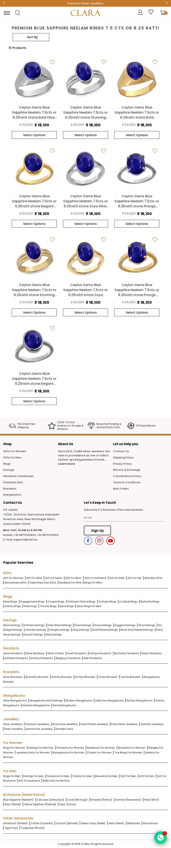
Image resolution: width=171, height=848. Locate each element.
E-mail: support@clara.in (20, 540)
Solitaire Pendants (16, 658)
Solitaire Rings (107, 601)
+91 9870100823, (25, 535)
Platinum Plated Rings (81, 601)
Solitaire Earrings (33, 625)
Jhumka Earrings (35, 630)
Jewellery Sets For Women (33, 752)
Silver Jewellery (12, 724)
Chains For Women (99, 752)
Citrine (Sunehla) (42, 823)
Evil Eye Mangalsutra (139, 700)
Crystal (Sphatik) (67, 823)
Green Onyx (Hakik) (93, 823)
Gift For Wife (34, 578)
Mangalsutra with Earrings (46, 700)
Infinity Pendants (42, 658)
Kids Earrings (54, 634)
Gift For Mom (73, 578)
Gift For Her (134, 578)
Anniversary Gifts (15, 582)
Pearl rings (30, 606)
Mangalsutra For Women (68, 752)
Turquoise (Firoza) (32, 828)
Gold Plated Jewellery (94, 724)
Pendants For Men (58, 776)
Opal (62, 804)
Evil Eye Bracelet (85, 677)
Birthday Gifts (153, 578)
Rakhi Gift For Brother (56, 780)
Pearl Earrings (82, 625)
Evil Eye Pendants (100, 653)
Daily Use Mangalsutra (109, 700)
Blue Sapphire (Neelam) (18, 799)
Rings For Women (14, 747)
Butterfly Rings (149, 601)
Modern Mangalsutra (79, 700)
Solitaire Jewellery (152, 724)
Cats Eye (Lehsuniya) (50, 799)
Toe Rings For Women (128, 752)
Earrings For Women (40, 747)
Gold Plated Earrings (105, 630)
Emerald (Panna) (101, 799)
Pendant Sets (64, 729)
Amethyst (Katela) (15, 823)
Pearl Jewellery (13, 729)
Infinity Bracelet (62, 677)
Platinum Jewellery (37, 724)
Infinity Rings (12, 606)
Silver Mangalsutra (15, 700)
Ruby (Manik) (12, 804)
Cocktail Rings (128, 601)
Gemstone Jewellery (39, 729)
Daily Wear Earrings (59, 625)
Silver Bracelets (13, 677)
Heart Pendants (152, 653)
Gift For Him (146, 776)
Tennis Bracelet (130, 677)
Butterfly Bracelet (37, 677)
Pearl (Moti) (151, 799)
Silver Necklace (35, 653)
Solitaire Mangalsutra (36, 705)
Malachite (133, 823)
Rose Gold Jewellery (65, 724)
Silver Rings (10, 601)
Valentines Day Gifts (42, 582)
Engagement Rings (32, 601)
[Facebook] (88, 540)
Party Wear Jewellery (124, 724)
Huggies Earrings (125, 625)
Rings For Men (11, 776)
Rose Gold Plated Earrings (137, 630)
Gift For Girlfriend (95, 578)
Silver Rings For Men (89, 606)
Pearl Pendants (76, 653)
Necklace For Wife (70, 582)
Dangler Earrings (59, 630)
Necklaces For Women (101, 747)
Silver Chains (56, 653)
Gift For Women (13, 578)
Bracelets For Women (132, 747)
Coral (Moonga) (77, 799)
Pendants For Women (70, 747)
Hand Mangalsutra (64, 705)
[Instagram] (99, 540)
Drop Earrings (81, 630)
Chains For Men (82, 776)
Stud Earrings (146, 625)
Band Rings (67, 606)
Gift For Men (128, 776)
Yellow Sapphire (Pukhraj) (40, 804)
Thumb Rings (48, 606)
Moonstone (150, 823)
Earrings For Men (33, 776)
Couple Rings (56, 601)
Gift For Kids (116, 578)
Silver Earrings (11, 625)
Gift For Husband (29, 780)
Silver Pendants (13, 653)
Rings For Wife (93, 582)
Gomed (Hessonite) (128, 799)
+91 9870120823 (48, 535)
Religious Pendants (68, 658)
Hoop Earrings (103, 625)
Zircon (72, 804)
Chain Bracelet (107, 677)
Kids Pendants (92, 658)
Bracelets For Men (106, 776)
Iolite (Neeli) (116, 823)
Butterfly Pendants (126, 653)
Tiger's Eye (11, 828)
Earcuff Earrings (33, 634)
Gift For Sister (53, 578)
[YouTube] (110, 540)
